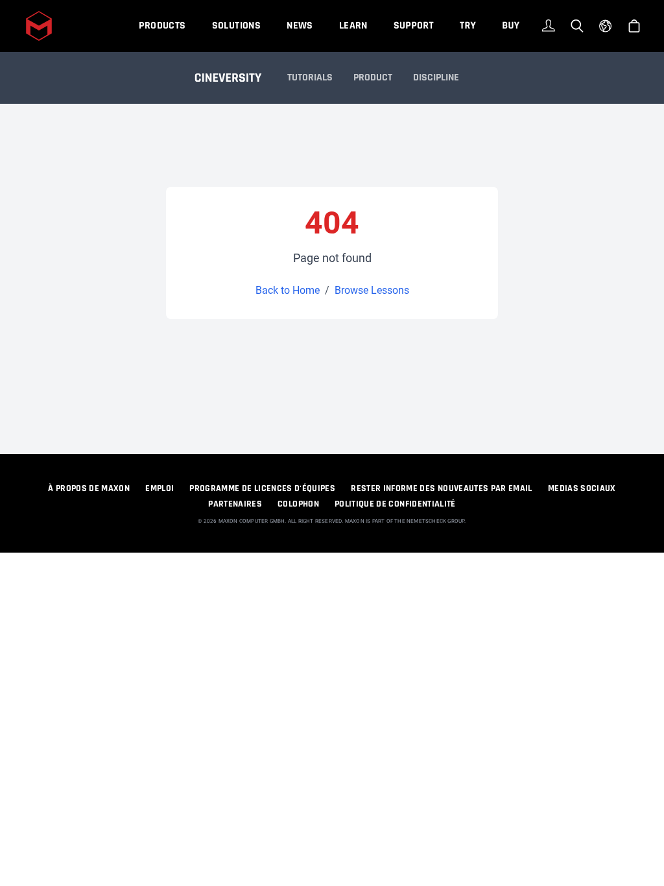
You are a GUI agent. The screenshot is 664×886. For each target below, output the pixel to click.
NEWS (300, 25)
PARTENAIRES (235, 504)
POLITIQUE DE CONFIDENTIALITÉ (395, 504)
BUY (510, 25)
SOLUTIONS (236, 25)
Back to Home (287, 290)
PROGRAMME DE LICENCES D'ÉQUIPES (262, 488)
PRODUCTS (162, 25)
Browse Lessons (372, 290)
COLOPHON (298, 504)
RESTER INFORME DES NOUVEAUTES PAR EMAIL (441, 488)
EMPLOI (159, 488)
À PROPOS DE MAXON (89, 488)
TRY (468, 25)
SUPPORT (414, 25)
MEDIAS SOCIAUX (582, 488)
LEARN (353, 25)
